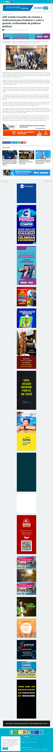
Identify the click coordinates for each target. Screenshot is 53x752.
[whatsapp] (32, 742)
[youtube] (24, 742)
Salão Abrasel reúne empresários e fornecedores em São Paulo (26, 162)
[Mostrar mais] (27, 142)
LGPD (20, 749)
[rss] (35, 742)
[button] (1, 2)
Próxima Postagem (47, 181)
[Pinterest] (22, 142)
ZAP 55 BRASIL (44, 749)
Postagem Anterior (5, 181)
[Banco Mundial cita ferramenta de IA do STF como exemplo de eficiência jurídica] (43, 154)
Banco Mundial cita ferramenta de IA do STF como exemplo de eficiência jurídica (43, 162)
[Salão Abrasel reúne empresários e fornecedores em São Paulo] (26, 154)
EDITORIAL (32, 749)
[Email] (25, 142)
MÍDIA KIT (38, 749)
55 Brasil (10, 14)
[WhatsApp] (19, 142)
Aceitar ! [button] (5, 748)
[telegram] (29, 742)
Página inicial (5, 14)
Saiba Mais (11, 746)
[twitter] (21, 742)
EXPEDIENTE (26, 749)
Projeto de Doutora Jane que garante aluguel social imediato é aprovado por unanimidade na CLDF (10, 162)
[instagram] (26, 742)
